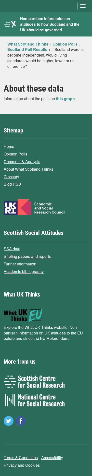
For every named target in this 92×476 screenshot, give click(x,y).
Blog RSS (12, 184)
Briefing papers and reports (27, 256)
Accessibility (52, 457)
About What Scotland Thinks (28, 169)
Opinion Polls (15, 154)
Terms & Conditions (21, 457)
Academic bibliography (24, 271)
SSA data (12, 248)
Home (9, 146)
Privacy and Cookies (22, 465)
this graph (65, 98)
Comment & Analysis (22, 161)
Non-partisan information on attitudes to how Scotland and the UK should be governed (49, 24)
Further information (20, 264)
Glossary (11, 176)
